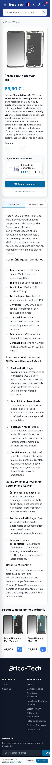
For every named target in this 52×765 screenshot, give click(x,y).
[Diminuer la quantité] (8, 149)
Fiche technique (36, 204)
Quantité (9, 143)
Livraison (31, 684)
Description (14, 204)
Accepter (42, 761)
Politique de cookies (36, 721)
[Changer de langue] (28, 4)
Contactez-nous (34, 729)
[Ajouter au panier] (19, 649)
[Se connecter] (39, 4)
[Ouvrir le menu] (5, 5)
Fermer (30, 761)
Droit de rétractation (36, 725)
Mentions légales (35, 689)
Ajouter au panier (27, 184)
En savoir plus (16, 762)
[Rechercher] (44, 12)
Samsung (6, 689)
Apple (5, 684)
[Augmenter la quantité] (22, 149)
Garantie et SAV (34, 709)
